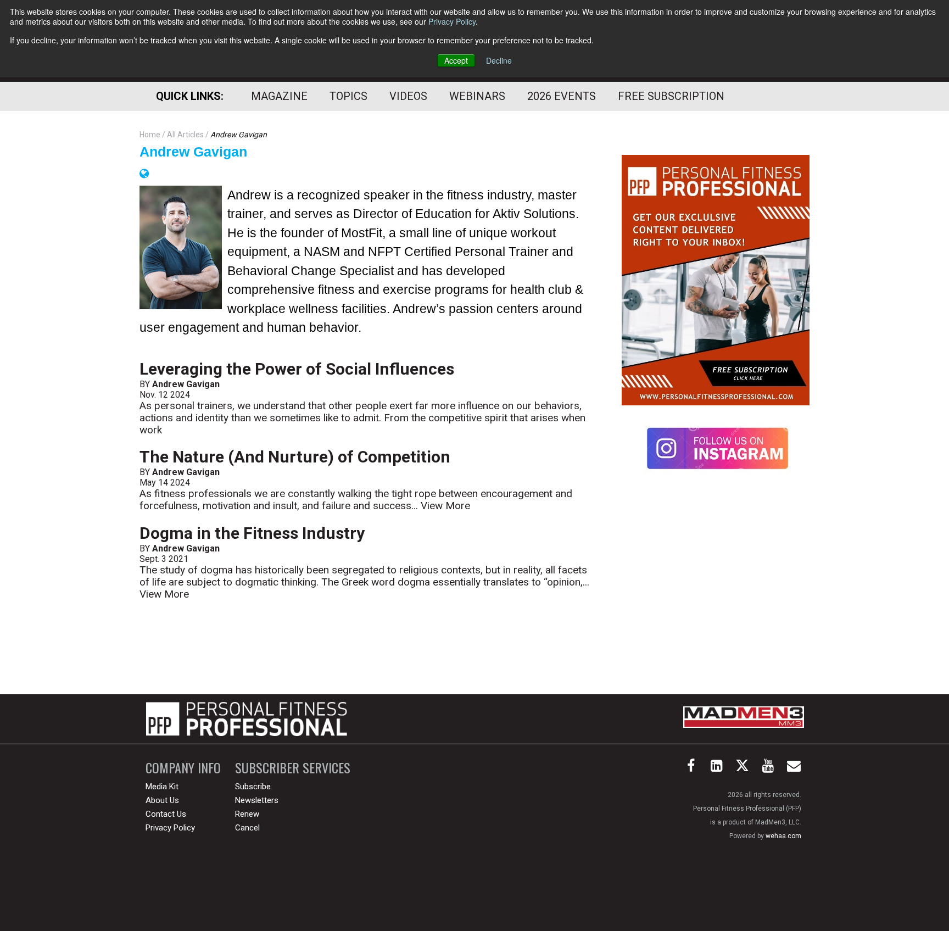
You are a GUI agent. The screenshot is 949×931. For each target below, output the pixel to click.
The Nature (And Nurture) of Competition (294, 456)
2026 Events (561, 96)
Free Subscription (671, 96)
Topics (348, 96)
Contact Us (166, 814)
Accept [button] (456, 60)
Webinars (477, 96)
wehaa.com (783, 836)
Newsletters (256, 800)
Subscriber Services (292, 767)
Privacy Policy (452, 21)
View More (445, 505)
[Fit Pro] (246, 719)
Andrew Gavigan (193, 151)
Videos (408, 96)
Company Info (183, 767)
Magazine (279, 96)
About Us (162, 800)
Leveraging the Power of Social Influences (296, 368)
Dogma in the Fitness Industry (252, 533)
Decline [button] (499, 60)
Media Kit (162, 786)
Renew (247, 814)
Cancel (247, 828)
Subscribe (253, 786)
